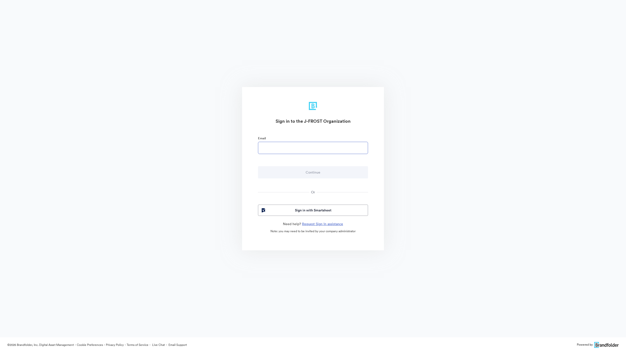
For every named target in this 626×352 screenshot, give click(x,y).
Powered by (585, 344)
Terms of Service (137, 345)
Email (262, 138)
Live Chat (158, 345)
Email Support (177, 345)
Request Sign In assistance (322, 224)
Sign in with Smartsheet (313, 210)
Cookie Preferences (90, 345)
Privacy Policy (115, 345)
